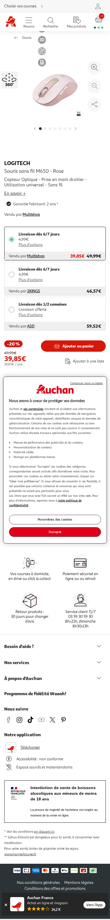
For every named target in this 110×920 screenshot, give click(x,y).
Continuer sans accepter (86, 383)
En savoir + (15, 193)
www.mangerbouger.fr (20, 854)
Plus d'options (31, 244)
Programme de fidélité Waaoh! (35, 693)
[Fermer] (5, 904)
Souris (26, 38)
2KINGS (33, 291)
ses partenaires (33, 409)
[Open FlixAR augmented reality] (10, 79)
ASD (30, 326)
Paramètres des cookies (55, 519)
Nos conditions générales (38, 882)
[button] (34, 128)
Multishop (31, 214)
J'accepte (55, 532)
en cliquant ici (44, 832)
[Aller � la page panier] (98, 21)
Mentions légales (78, 882)
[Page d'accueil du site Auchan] (11, 21)
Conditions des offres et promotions (55, 888)
